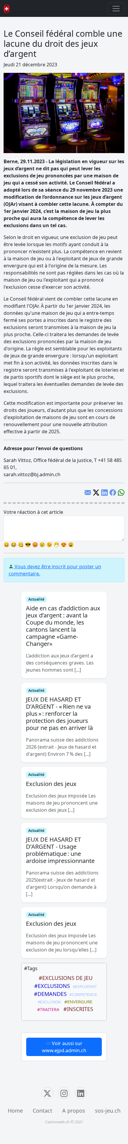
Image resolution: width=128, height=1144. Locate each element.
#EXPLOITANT (84, 987)
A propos (73, 1110)
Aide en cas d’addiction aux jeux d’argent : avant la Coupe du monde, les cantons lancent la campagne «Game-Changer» (63, 626)
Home (15, 1110)
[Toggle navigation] (116, 9)
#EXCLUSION (48, 1002)
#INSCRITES (76, 1009)
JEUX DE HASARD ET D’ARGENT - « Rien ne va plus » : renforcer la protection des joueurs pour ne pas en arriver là (59, 713)
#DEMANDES (49, 993)
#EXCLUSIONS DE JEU (64, 977)
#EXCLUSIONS (50, 985)
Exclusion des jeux (51, 784)
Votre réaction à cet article (33, 512)
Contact (42, 1110)
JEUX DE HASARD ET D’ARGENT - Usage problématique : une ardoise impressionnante (60, 850)
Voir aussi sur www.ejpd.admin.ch (64, 1047)
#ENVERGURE (77, 1002)
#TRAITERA (47, 1009)
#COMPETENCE (82, 995)
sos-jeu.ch (108, 1110)
